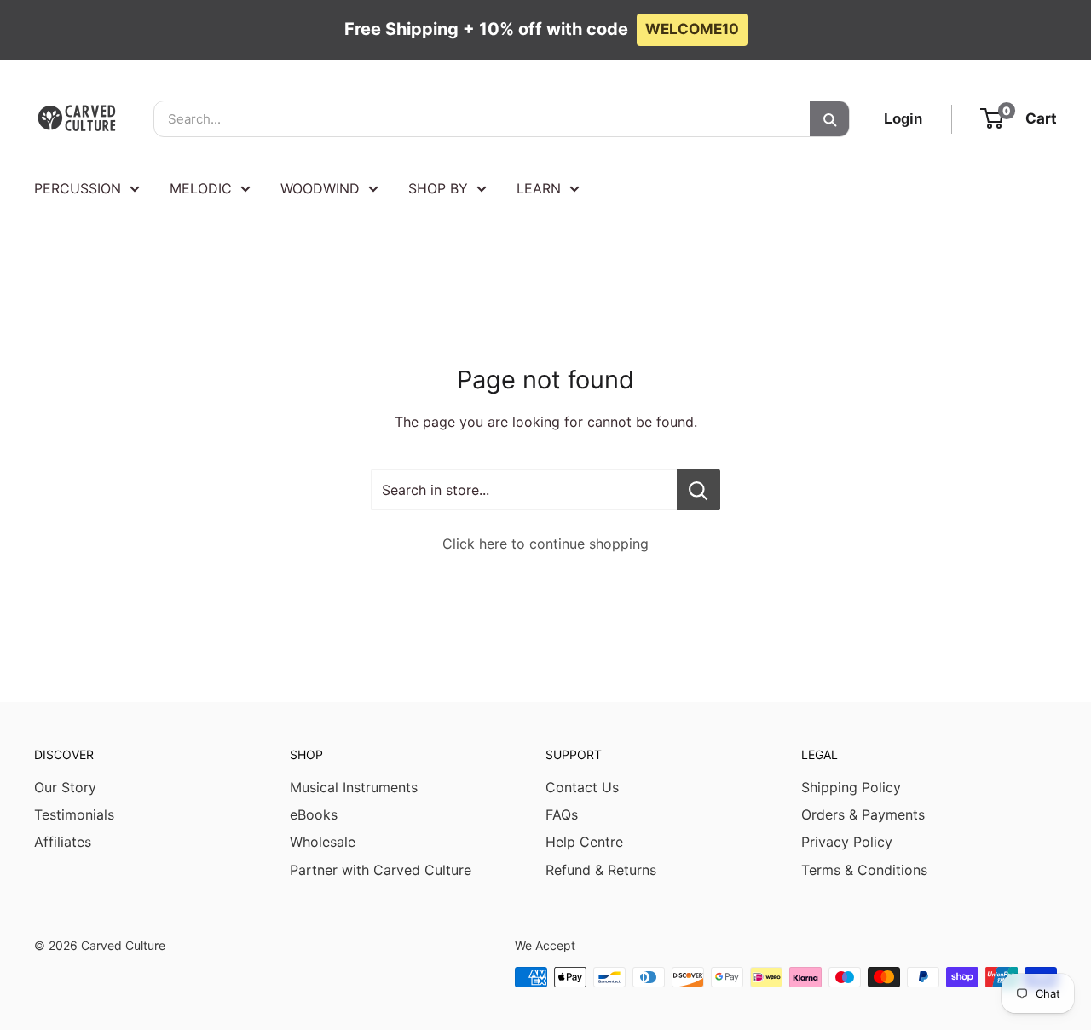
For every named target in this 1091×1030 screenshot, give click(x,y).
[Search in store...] (698, 489)
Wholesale (322, 841)
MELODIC (201, 188)
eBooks (314, 814)
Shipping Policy (851, 787)
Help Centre (584, 841)
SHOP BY (438, 188)
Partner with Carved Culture (380, 869)
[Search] (829, 118)
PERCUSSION (77, 188)
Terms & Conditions (864, 869)
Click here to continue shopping (545, 543)
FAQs (562, 814)
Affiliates (62, 841)
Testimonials (74, 814)
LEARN (539, 188)
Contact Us (582, 787)
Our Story (65, 787)
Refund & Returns (601, 869)
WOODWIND (320, 188)
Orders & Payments (863, 814)
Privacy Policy (846, 841)
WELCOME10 (692, 28)
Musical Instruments (354, 787)
